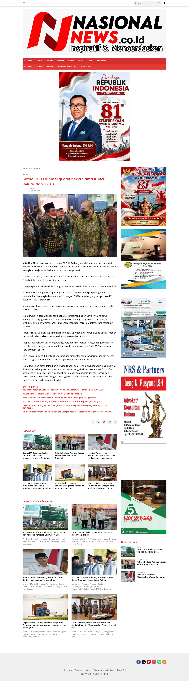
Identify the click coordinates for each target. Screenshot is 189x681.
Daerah (60, 60)
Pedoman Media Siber (67, 66)
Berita (39, 60)
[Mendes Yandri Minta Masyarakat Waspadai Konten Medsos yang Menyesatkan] (102, 442)
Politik (81, 60)
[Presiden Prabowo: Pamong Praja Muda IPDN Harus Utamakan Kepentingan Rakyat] (37, 472)
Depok (71, 60)
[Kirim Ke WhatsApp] (115, 422)
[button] (159, 3)
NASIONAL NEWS (100, 674)
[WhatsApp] (159, 662)
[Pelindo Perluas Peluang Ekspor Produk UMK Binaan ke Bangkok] (70, 442)
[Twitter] (144, 662)
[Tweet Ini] (98, 422)
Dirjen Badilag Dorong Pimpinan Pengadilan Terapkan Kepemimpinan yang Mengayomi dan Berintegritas (65, 406)
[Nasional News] (94, 32)
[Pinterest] (149, 662)
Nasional (50, 60)
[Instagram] (154, 662)
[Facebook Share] (93, 422)
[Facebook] (138, 662)
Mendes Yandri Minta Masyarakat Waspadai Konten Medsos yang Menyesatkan (59, 397)
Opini (89, 60)
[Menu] (24, 3)
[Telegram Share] (109, 422)
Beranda (28, 60)
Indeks (50, 66)
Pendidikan (101, 60)
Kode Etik (85, 66)
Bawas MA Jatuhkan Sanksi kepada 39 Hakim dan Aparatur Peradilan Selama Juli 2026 (63, 390)
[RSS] (164, 662)
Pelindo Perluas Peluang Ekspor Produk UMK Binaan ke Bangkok (52, 394)
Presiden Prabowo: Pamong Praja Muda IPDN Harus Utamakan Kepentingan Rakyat (61, 401)
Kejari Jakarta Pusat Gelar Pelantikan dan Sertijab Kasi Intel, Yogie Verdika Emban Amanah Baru (67, 412)
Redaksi (39, 66)
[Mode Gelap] (165, 3)
